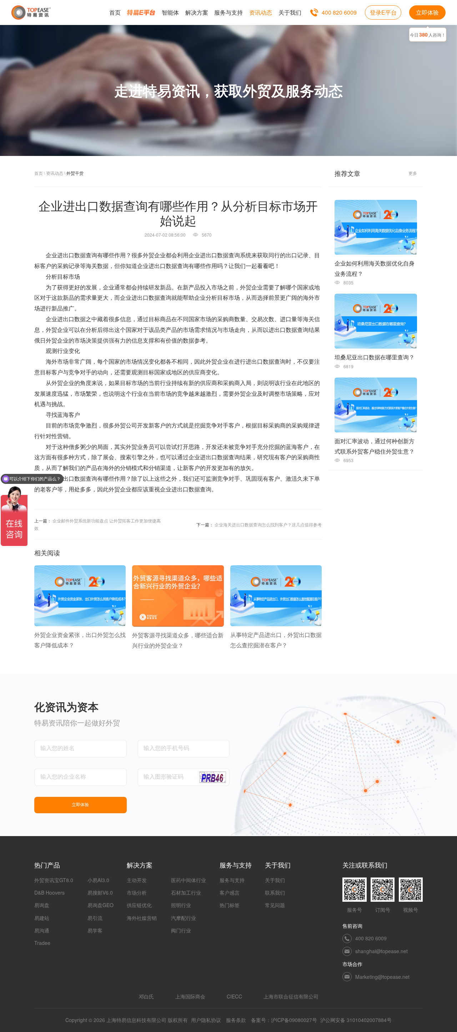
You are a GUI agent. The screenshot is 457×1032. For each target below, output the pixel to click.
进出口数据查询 (77, 255)
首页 (38, 173)
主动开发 (137, 880)
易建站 (41, 917)
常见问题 (275, 905)
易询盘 (41, 905)
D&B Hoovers (49, 892)
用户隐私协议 (206, 1019)
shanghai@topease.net (381, 951)
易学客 (94, 930)
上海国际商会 (190, 996)
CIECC (234, 996)
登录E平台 (383, 12)
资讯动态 (54, 173)
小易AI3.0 (98, 880)
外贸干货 (75, 173)
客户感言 (230, 892)
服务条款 (236, 1019)
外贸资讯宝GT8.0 (53, 880)
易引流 (94, 917)
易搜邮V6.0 (100, 892)
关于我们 (275, 880)
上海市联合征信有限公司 (290, 996)
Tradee (42, 942)
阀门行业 (181, 930)
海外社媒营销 (142, 917)
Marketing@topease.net (382, 976)
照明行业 (181, 905)
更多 (412, 173)
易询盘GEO (100, 905)
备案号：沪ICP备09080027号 (284, 1019)
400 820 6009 (339, 12)
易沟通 (41, 930)
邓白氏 (146, 996)
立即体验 (427, 12)
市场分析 (137, 892)
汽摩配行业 (183, 917)
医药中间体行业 (188, 880)
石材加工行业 (186, 892)
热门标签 (230, 905)
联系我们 (275, 892)
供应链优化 (139, 905)
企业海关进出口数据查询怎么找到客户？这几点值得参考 (268, 524)
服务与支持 (232, 880)
